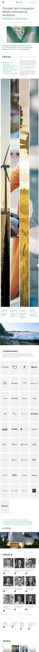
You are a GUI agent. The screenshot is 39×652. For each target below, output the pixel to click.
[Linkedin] (4, 573)
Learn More (5, 371)
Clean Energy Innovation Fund (13, 355)
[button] (3, 2)
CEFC (24, 355)
